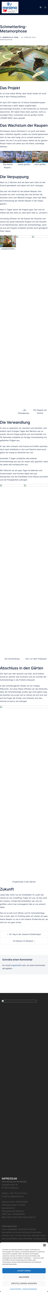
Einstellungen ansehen (24, 1283)
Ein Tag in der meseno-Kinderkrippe (25, 934)
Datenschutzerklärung (29, 1289)
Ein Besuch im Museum (23, 941)
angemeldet (16, 965)
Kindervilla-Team (10, 37)
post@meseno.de (16, 1196)
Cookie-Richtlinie (15, 1289)
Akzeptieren (24, 1271)
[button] (44, 1245)
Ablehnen (24, 1277)
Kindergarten (6, 40)
